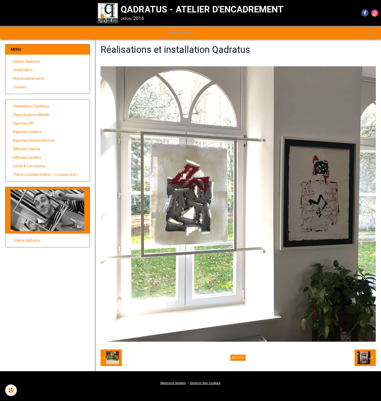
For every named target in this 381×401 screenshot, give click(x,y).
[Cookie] (11, 390)
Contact (19, 87)
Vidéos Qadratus (26, 240)
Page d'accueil (180, 32)
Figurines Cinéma (27, 132)
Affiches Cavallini (27, 157)
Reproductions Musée (31, 115)
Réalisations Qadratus (31, 106)
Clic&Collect (22, 70)
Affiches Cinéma (26, 149)
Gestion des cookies (205, 383)
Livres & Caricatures (29, 166)
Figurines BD (23, 123)
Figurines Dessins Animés (34, 140)
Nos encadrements (28, 78)
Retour (238, 358)
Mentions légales (173, 383)
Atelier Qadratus (26, 61)
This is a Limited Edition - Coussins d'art (45, 175)
